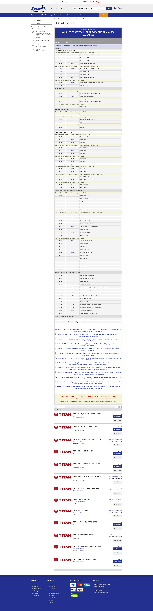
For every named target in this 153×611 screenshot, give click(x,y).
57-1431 (73, 114)
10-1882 (73, 252)
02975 (60, 287)
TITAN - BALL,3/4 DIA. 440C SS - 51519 (86, 427)
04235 (60, 54)
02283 (60, 278)
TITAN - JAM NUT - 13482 (81, 499)
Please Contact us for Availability (115, 439)
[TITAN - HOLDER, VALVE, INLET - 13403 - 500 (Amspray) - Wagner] (62, 489)
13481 (60, 267)
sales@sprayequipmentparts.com (102, 592)
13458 (60, 264)
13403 (60, 261)
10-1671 (73, 201)
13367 (60, 232)
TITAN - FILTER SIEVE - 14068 (83, 451)
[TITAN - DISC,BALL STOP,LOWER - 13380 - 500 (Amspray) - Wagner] (62, 441)
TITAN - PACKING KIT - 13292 (83, 535)
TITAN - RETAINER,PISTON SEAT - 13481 (87, 546)
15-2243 (73, 310)
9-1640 (72, 142)
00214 (60, 223)
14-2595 (73, 307)
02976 (60, 290)
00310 (60, 184)
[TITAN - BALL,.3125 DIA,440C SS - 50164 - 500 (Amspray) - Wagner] (62, 415)
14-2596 (73, 304)
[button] (92, 8)
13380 (60, 258)
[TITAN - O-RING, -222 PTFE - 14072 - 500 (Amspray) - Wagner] (62, 523)
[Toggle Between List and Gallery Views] (120, 407)
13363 (60, 176)
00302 (60, 209)
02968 (60, 284)
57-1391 (73, 96)
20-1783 (73, 54)
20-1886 (73, 82)
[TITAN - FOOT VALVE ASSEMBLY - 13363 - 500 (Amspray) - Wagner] (62, 478)
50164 (60, 142)
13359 (60, 158)
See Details (117, 420)
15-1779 (73, 240)
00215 (60, 226)
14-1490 (73, 295)
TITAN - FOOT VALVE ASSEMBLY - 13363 (87, 477)
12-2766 (73, 267)
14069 (60, 307)
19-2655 (73, 198)
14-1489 (73, 292)
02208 (60, 275)
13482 (60, 269)
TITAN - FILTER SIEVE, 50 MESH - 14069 (86, 464)
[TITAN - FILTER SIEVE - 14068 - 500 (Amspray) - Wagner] (62, 452)
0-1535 (72, 232)
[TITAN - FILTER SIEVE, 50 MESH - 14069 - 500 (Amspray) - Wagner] (62, 465)
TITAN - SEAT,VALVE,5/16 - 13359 (84, 559)
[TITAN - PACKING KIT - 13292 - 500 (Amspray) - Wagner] (62, 536)
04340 (60, 295)
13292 (60, 82)
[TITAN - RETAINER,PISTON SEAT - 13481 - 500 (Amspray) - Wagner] (62, 547)
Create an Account (61, 2)
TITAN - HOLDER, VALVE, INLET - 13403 (86, 488)
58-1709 (73, 168)
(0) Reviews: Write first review (79, 416)
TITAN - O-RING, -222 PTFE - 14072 (85, 522)
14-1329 (73, 290)
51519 (60, 187)
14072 (60, 310)
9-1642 (72, 187)
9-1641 (72, 171)
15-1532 (73, 226)
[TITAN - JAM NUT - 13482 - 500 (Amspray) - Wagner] (62, 500)
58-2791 (73, 158)
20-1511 (72, 63)
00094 (60, 198)
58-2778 (73, 184)
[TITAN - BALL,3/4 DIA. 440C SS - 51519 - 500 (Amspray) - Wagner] (62, 428)
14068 (60, 304)
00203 (60, 240)
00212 (60, 220)
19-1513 (73, 207)
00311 (60, 246)
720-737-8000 (98, 590)
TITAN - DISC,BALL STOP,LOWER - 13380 (87, 439)
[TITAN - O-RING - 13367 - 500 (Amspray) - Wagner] (62, 512)
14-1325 (73, 287)
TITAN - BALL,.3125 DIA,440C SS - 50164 (87, 414)
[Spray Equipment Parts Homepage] (40, 8)
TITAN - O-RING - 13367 (81, 511)
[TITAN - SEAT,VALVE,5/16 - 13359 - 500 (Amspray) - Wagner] (62, 560)
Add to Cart (117, 416)
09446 (60, 252)
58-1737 (73, 139)
